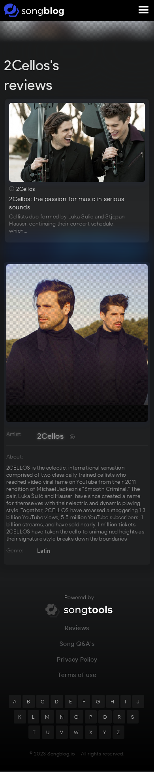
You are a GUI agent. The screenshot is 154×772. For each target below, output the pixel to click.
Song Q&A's (77, 643)
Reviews (77, 628)
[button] (143, 10)
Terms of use (77, 675)
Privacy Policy (77, 659)
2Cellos (50, 436)
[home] (32, 10)
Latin (43, 550)
